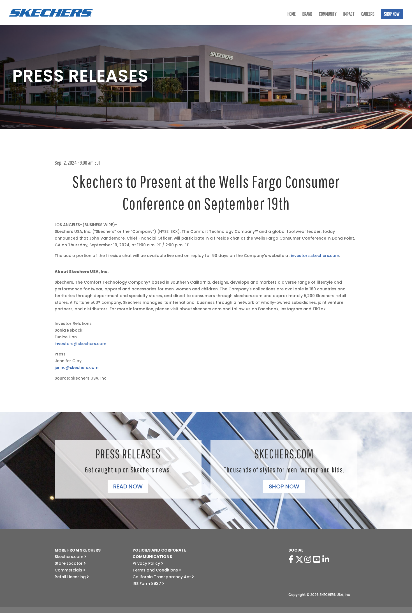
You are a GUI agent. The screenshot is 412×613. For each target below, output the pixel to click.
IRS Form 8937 (147, 583)
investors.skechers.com (315, 255)
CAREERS (367, 14)
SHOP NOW (391, 14)
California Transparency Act (162, 577)
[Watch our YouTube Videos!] (317, 559)
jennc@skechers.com (76, 367)
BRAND (307, 14)
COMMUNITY (328, 14)
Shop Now (284, 486)
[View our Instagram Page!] (308, 559)
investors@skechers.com (80, 343)
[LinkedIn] (326, 559)
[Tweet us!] (299, 559)
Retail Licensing (71, 577)
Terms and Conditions (156, 570)
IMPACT (349, 14)
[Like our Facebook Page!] (291, 559)
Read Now (128, 486)
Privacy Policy (147, 563)
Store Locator (69, 563)
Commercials (69, 570)
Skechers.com (69, 556)
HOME (292, 14)
